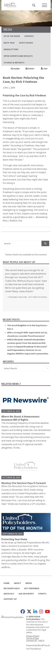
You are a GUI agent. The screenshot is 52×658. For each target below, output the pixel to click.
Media (29, 583)
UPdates (29, 36)
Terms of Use (32, 638)
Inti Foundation (33, 648)
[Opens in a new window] (12, 616)
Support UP (10, 599)
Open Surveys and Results (18, 56)
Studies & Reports (14, 62)
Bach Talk (9, 42)
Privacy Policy (32, 636)
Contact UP (31, 640)
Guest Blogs (26, 42)
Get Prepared (31, 588)
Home (7, 583)
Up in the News (12, 36)
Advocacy (9, 593)
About (17, 583)
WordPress (43, 645)
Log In (41, 640)
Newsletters (11, 49)
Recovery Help (12, 588)
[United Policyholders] (10, 4)
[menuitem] (11, 36)
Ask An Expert (26, 593)
